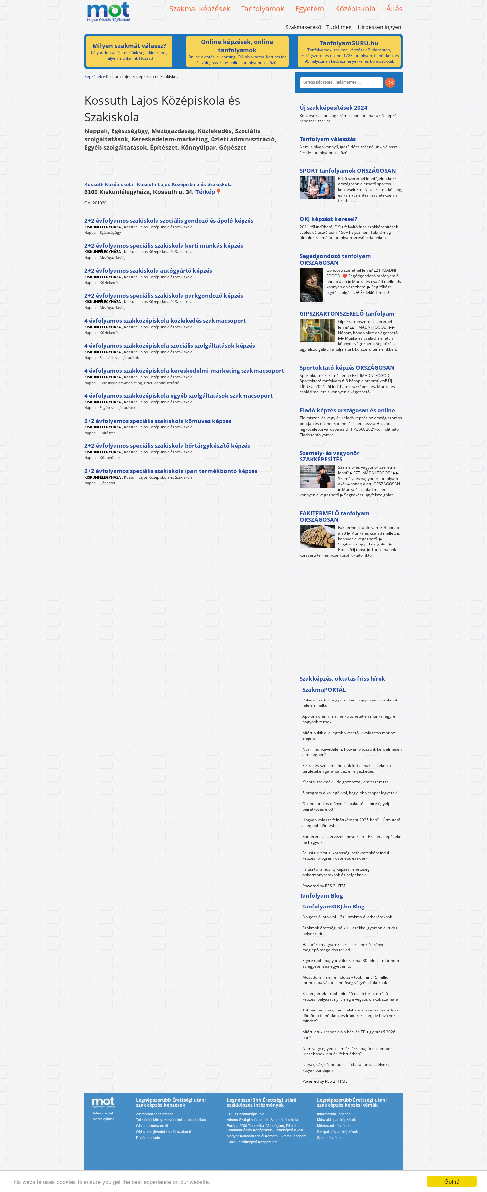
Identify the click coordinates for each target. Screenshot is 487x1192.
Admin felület (103, 1113)
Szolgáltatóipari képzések (337, 1132)
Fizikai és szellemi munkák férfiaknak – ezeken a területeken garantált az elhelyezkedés (346, 768)
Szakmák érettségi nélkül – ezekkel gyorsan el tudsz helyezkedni (350, 930)
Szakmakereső (303, 27)
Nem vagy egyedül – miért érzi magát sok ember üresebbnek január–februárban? (347, 1051)
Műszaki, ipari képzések (336, 1120)
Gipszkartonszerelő (152, 1126)
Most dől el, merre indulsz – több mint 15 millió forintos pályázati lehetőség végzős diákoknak (345, 980)
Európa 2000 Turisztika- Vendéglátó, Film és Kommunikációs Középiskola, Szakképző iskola (265, 1128)
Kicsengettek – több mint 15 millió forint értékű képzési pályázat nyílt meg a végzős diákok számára (350, 996)
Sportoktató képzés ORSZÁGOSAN (347, 367)
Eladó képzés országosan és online (347, 410)
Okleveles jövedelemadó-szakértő (163, 1132)
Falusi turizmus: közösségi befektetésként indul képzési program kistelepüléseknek (345, 855)
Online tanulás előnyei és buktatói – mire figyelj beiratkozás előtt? (345, 806)
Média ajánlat (103, 1119)
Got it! (452, 1181)
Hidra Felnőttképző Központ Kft (252, 1142)
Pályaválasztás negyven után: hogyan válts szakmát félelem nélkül (349, 702)
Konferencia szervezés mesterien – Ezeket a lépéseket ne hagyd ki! (352, 839)
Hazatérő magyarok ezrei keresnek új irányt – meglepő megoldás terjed (344, 947)
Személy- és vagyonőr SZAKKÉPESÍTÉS (330, 456)
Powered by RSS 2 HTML (324, 886)
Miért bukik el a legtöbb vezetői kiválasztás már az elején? (348, 735)
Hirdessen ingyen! (380, 27)
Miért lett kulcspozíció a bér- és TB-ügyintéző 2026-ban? (349, 1034)
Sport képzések (330, 1138)
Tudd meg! (339, 27)
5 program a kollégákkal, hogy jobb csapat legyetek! (350, 793)
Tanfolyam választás (328, 139)
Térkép (206, 192)
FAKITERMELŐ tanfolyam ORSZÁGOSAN (335, 516)
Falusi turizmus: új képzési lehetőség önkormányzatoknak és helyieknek (336, 872)
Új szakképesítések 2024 (333, 107)
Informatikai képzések (334, 1114)
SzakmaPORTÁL (324, 689)
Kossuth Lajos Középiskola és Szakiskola (158, 226)
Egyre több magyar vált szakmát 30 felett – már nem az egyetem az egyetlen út (350, 963)
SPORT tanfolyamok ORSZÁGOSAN (348, 170)
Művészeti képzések (334, 1126)
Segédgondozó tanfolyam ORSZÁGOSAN (335, 259)
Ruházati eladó (148, 1138)
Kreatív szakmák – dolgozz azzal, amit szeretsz (345, 782)
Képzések (93, 76)
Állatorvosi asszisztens (154, 1114)
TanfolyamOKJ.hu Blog (333, 906)
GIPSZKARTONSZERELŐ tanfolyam (347, 313)
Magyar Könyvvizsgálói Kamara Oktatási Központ (266, 1136)
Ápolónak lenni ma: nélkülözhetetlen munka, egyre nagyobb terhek (348, 719)
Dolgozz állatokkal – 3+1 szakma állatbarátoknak (347, 917)
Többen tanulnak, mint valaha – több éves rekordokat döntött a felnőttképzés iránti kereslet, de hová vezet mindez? (351, 1015)
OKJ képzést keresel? (328, 219)
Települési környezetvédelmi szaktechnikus (171, 1120)
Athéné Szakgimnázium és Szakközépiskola (262, 1120)
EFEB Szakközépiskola (245, 1114)
